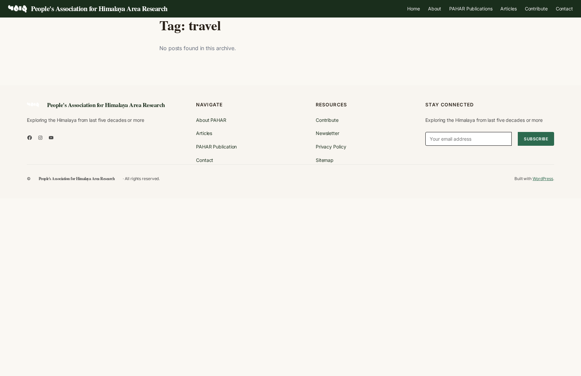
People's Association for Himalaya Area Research (99, 8)
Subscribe (536, 138)
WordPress (543, 178)
